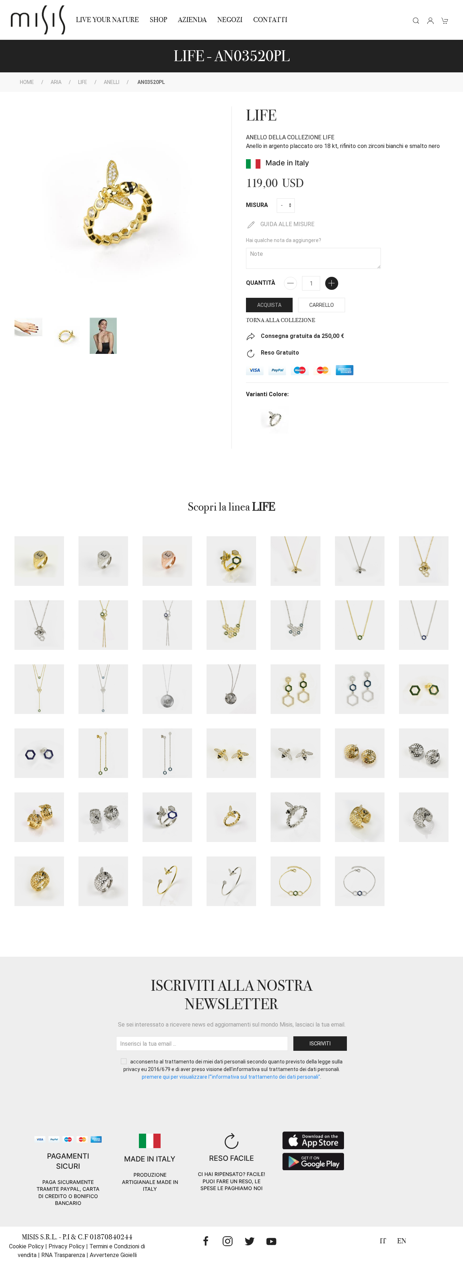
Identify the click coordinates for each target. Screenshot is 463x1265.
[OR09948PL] (231, 753)
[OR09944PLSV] (295, 689)
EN (401, 1241)
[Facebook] (206, 1241)
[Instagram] (227, 1241)
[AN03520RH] (295, 817)
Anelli (111, 82)
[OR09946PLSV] (424, 689)
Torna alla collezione (280, 320)
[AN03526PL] (39, 561)
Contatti (270, 20)
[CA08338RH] (360, 561)
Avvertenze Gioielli (113, 1255)
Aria (56, 82)
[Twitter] (249, 1241)
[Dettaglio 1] (28, 327)
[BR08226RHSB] (360, 881)
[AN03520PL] (231, 817)
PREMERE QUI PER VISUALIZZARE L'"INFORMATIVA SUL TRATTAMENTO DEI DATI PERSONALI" (231, 1077)
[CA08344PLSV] (39, 689)
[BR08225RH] (231, 881)
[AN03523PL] (39, 881)
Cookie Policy (26, 1246)
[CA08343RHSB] (424, 625)
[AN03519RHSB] (167, 817)
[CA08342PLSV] (231, 625)
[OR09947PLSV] (103, 753)
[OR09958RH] (103, 817)
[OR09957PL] (360, 753)
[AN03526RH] (103, 561)
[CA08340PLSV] (103, 625)
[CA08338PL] (295, 561)
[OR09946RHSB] (39, 753)
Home (27, 82)
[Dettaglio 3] (103, 336)
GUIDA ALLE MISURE (286, 224)
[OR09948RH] (295, 753)
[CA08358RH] (167, 689)
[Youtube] (271, 1241)
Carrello (321, 305)
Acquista (269, 305)
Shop (158, 20)
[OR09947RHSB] (167, 753)
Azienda (192, 20)
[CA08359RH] (231, 689)
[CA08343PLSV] (360, 625)
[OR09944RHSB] (360, 689)
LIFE (82, 82)
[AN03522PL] (360, 817)
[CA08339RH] (39, 625)
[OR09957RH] (424, 753)
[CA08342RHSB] (295, 625)
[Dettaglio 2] (66, 336)
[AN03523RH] (103, 881)
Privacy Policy (66, 1246)
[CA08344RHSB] (103, 689)
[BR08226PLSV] (295, 881)
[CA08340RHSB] (167, 625)
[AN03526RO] (167, 561)
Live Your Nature (107, 20)
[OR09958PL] (39, 817)
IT (383, 1241)
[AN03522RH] (424, 817)
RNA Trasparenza (63, 1255)
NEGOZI (229, 20)
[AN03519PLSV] (231, 561)
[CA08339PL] (424, 561)
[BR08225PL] (167, 881)
